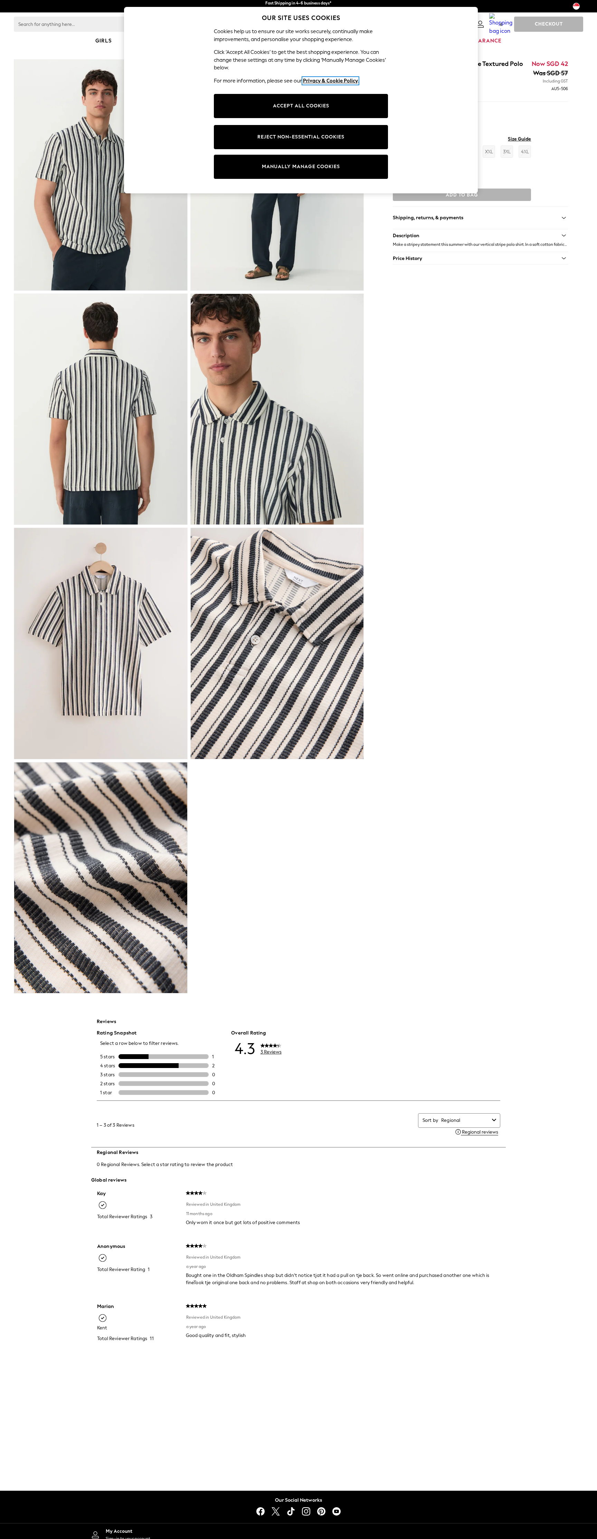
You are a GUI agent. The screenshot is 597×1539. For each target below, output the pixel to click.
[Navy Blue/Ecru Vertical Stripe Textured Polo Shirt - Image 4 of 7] (277, 409)
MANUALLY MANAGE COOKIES (301, 167)
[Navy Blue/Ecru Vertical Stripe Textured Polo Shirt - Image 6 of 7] (277, 643)
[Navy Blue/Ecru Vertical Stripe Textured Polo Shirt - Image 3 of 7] (100, 409)
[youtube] (336, 1511)
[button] (480, 235)
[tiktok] (290, 1511)
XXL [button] (489, 152)
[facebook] (260, 1511)
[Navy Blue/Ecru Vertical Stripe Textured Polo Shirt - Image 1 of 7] (100, 175)
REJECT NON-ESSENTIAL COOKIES (300, 137)
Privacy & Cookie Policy (330, 81)
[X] (275, 1511)
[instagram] (306, 1511)
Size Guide (519, 139)
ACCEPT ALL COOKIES (301, 106)
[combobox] (465, 1120)
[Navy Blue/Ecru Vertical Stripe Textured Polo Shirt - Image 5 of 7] (100, 643)
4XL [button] (525, 152)
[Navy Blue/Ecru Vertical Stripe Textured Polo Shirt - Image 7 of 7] (100, 877)
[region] (301, 100)
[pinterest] (321, 1511)
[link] (480, 24)
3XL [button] (507, 152)
